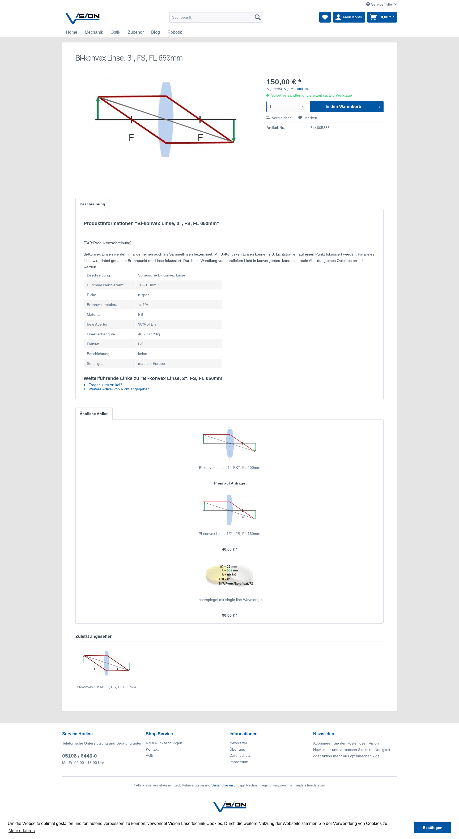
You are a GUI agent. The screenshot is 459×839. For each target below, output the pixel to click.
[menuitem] (216, 17)
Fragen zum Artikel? (104, 385)
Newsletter (238, 743)
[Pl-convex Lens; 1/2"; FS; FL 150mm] (229, 509)
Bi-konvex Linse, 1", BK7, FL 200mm (229, 467)
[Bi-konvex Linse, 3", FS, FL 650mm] (106, 663)
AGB (150, 755)
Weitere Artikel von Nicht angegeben (118, 389)
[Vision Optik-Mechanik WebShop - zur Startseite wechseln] (82, 18)
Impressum (239, 762)
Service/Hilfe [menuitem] (381, 4)
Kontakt (152, 749)
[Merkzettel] (325, 17)
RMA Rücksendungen (164, 743)
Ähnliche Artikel (94, 414)
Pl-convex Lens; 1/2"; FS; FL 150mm (229, 533)
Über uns (237, 749)
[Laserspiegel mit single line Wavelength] (229, 575)
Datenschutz (240, 755)
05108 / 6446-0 (79, 756)
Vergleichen (281, 118)
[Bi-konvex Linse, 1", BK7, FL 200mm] (229, 443)
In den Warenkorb (343, 106)
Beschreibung (92, 204)
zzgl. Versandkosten (297, 89)
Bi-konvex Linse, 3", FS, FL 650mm (106, 687)
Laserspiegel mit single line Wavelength (230, 600)
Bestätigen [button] (433, 827)
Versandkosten (222, 785)
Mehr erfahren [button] (21, 830)
